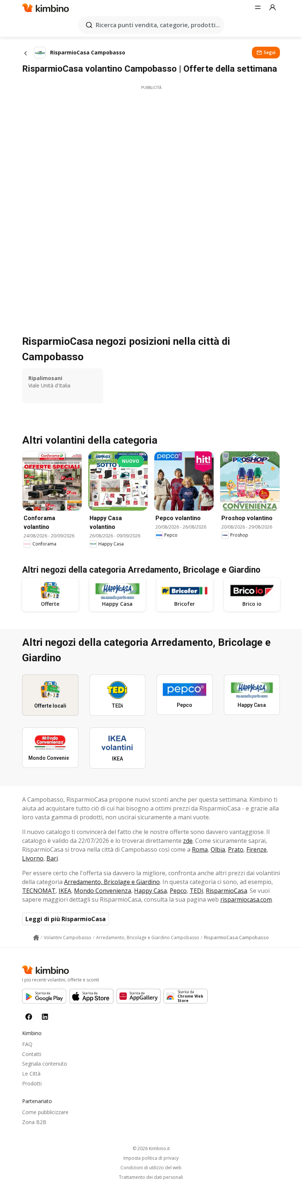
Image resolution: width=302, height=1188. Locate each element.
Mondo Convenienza (102, 891)
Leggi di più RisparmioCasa (65, 919)
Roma (200, 849)
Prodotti (32, 1083)
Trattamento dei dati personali (151, 1177)
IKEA (65, 891)
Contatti (31, 1054)
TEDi (196, 891)
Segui (269, 52)
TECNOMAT (39, 891)
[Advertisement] (151, 141)
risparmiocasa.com (246, 899)
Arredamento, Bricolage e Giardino (112, 882)
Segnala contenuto (44, 1063)
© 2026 (151, 1148)
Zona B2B (34, 1122)
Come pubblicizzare (45, 1112)
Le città (31, 1073)
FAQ (27, 1044)
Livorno (32, 858)
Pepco (178, 891)
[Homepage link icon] (36, 938)
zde (188, 841)
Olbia (218, 849)
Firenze (256, 849)
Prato (235, 849)
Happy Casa (150, 891)
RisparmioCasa (226, 891)
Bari (52, 858)
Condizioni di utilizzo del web (151, 1168)
